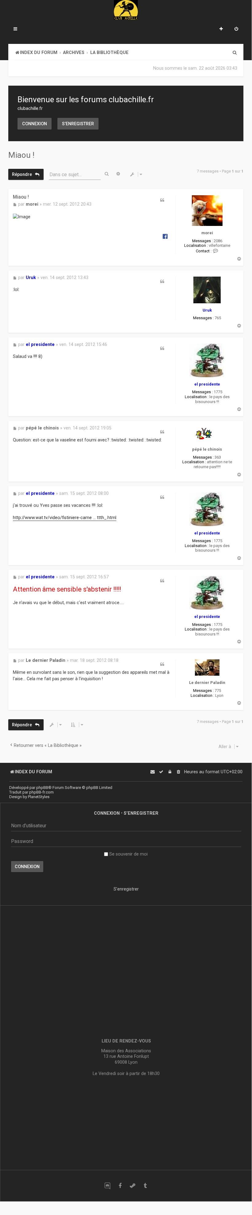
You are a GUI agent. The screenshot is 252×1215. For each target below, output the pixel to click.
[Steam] (132, 1185)
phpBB (42, 787)
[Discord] (107, 1185)
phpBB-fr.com (41, 792)
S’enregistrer (78, 123)
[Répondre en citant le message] (162, 200)
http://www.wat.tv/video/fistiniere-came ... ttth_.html (64, 517)
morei (207, 233)
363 (218, 457)
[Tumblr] (145, 1185)
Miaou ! (21, 155)
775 (218, 690)
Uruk (207, 310)
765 (218, 318)
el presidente (207, 384)
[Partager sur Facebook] (165, 236)
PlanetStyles (38, 796)
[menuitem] (236, 29)
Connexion (34, 123)
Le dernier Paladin (207, 682)
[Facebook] (119, 1185)
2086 (218, 241)
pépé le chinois (207, 449)
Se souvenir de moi (128, 854)
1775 (218, 392)
